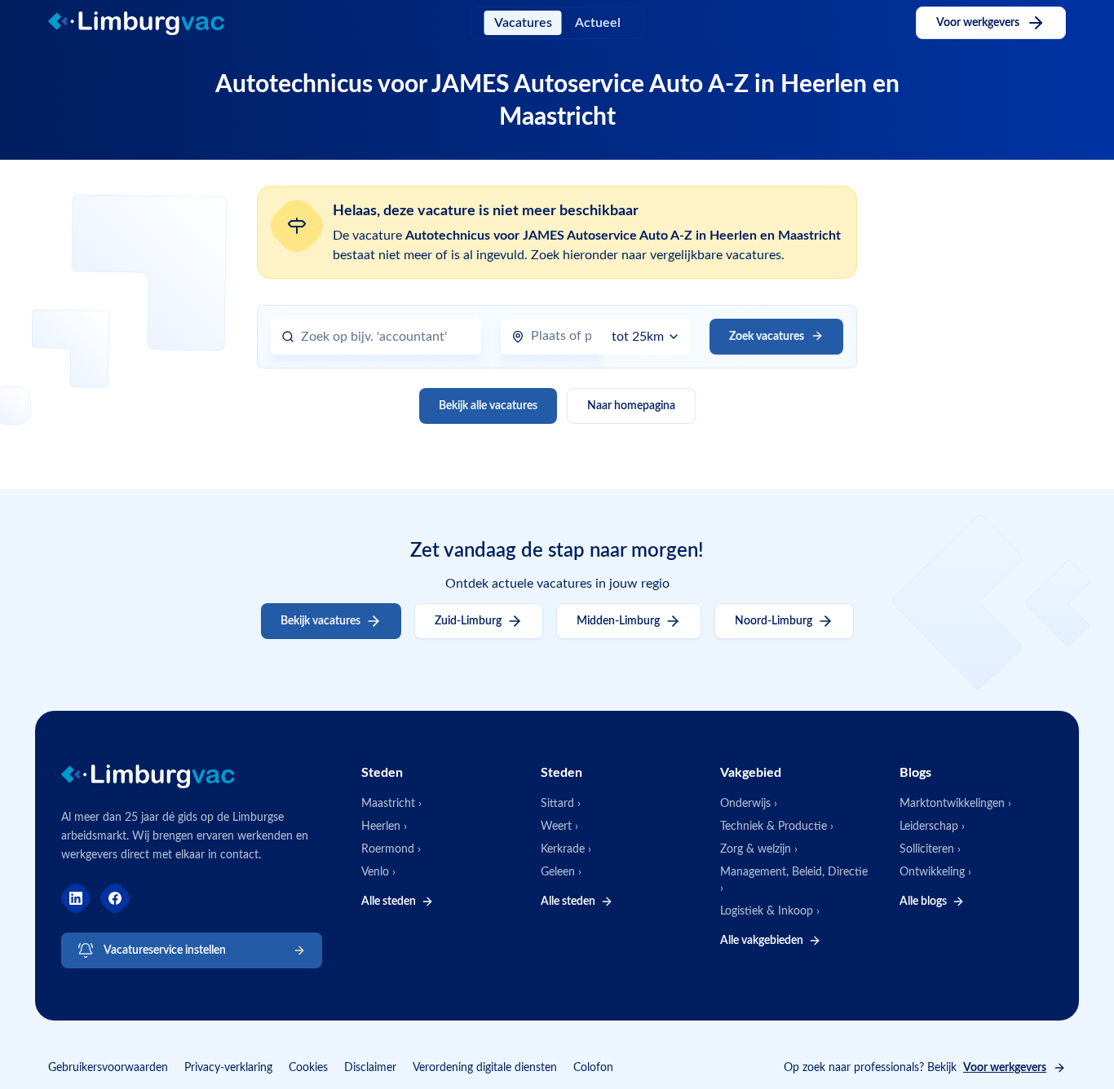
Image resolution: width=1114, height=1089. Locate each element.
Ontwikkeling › (935, 872)
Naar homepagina (631, 406)
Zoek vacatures (766, 336)
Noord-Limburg (773, 621)
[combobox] (386, 337)
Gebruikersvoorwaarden (108, 1068)
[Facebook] (115, 898)
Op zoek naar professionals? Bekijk (915, 1068)
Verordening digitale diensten (485, 1068)
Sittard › (561, 803)
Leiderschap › (932, 826)
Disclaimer (370, 1068)
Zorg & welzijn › (759, 849)
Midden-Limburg (618, 621)
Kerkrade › (566, 849)
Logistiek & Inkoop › (770, 911)
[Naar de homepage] (150, 23)
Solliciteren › (930, 849)
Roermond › (391, 849)
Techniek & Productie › (776, 826)
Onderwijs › (748, 803)
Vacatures (523, 22)
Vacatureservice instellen (165, 950)
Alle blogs (923, 901)
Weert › (559, 826)
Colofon (593, 1068)
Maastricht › (391, 803)
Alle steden (388, 901)
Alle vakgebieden (761, 940)
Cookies (308, 1068)
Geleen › (561, 872)
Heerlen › (384, 826)
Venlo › (378, 872)
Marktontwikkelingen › (955, 803)
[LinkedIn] (76, 898)
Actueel (598, 22)
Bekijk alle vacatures (488, 406)
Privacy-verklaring (228, 1068)
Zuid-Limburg (468, 621)
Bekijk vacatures (320, 621)
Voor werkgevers (977, 23)
